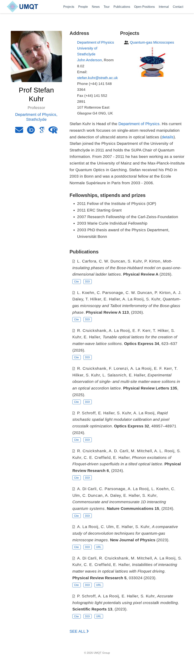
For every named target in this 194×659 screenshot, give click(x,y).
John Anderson (89, 60)
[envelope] (19, 131)
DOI (87, 281)
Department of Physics (95, 42)
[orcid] (31, 131)
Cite (76, 281)
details (168, 137)
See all (78, 631)
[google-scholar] (42, 131)
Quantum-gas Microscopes (152, 42)
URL (98, 547)
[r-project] (53, 131)
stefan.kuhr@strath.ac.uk (97, 78)
